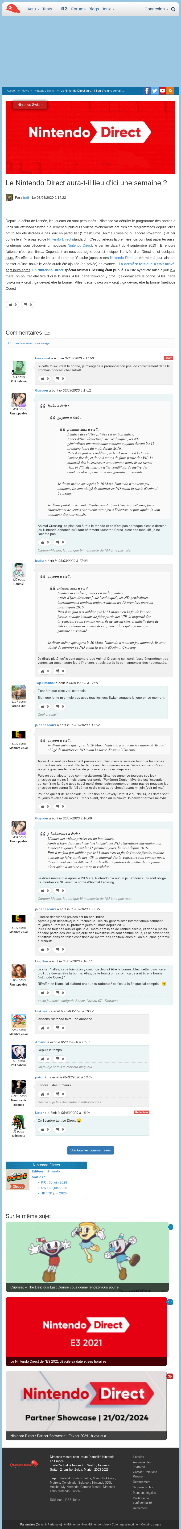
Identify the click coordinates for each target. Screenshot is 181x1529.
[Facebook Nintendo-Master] (147, 91)
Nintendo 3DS (101, 1482)
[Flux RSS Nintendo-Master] (170, 91)
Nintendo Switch (44, 90)
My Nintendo (69, 1487)
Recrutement (141, 1482)
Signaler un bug (143, 1487)
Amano (40, 1042)
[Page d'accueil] (24, 1464)
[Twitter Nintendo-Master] (155, 91)
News (25, 90)
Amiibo (54, 1487)
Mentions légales (144, 1493)
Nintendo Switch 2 (70, 1491)
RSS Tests (72, 1500)
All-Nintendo (72, 1524)
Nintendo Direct (59, 239)
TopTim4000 (45, 683)
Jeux (107, 9)
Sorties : (38, 1177)
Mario (96, 1478)
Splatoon (84, 1482)
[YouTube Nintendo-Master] (162, 91)
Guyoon (41, 390)
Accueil (11, 90)
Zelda (87, 1478)
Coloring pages (151, 1524)
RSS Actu (56, 1500)
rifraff (25, 197)
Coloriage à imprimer (125, 1524)
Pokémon (108, 1478)
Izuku (39, 561)
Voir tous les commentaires (90, 1150)
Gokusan (42, 1011)
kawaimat (42, 358)
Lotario (41, 1113)
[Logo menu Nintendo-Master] (11, 8)
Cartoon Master (90, 1487)
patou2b (42, 1077)
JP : (44, 1193)
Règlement (140, 1508)
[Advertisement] (90, 51)
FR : (44, 1182)
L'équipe (138, 1457)
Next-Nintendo (91, 1524)
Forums (78, 9)
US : (44, 1188)
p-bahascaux (45, 725)
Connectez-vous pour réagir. (29, 343)
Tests (47, 9)
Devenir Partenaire (49, 1524)
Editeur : (38, 1171)
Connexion (155, 9)
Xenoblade (69, 1482)
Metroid (55, 1482)
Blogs (93, 9)
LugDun (41, 961)
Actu (32, 9)
